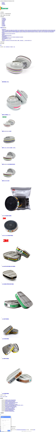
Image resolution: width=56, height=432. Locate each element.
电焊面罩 (52, 30)
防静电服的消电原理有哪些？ (9, 410)
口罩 (5, 30)
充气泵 (19, 30)
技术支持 (3, 24)
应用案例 (3, 23)
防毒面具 (7, 30)
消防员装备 (3, 20)
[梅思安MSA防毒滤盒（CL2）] (17, 113)
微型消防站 (9, 35)
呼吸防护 (3, 30)
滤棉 (9, 30)
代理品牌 (3, 21)
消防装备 (3, 34)
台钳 (25, 40)
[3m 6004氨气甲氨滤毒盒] (18, 317)
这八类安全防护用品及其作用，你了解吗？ (11, 404)
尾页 (6, 396)
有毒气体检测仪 (9, 38)
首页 (1, 396)
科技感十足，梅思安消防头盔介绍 (10, 403)
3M (2, 33)
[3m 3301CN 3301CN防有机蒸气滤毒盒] (11, 234)
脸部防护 (46, 30)
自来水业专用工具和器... (13, 40)
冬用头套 (32, 30)
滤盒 (23, 30)
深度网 (34, 429)
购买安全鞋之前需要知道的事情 (9, 411)
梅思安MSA (4, 33)
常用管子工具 (29, 40)
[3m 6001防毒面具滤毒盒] (18, 392)
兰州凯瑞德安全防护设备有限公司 (21, 429)
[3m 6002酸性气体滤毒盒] (11, 357)
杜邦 (14, 33)
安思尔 (10, 33)
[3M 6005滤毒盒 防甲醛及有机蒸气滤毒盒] (9, 282)
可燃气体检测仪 (4, 38)
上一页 (3, 396)
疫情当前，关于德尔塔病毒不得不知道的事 (11, 402)
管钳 (26, 40)
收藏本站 (3, 2)
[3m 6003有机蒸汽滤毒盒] (11, 337)
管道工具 (3, 39)
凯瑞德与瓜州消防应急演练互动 (9, 408)
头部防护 (26, 30)
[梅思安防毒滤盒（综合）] (18, 80)
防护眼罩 (40, 30)
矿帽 (30, 30)
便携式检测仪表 (4, 36)
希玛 (7, 33)
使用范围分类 (4, 29)
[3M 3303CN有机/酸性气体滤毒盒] (18, 214)
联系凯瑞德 (3, 4)
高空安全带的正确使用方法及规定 (10, 401)
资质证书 (3, 22)
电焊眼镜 (43, 30)
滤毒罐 (11, 30)
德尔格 (13, 33)
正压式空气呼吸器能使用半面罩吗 (10, 409)
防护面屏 (49, 30)
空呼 (13, 30)
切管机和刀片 (4, 40)
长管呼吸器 (15, 30)
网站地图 (3, 3)
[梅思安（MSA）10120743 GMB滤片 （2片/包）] (9, 146)
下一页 (5, 396)
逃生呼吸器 (21, 30)
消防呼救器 (6, 35)
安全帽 (28, 30)
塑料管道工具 (8, 40)
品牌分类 (3, 32)
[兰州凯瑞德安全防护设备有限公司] (5, 10)
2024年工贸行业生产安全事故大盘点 (10, 400)
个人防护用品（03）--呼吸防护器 (10, 407)
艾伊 (8, 33)
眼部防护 (35, 30)
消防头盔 (3, 35)
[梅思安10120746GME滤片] (9, 179)
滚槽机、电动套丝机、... (20, 40)
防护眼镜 (38, 30)
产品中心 (1, 27)
